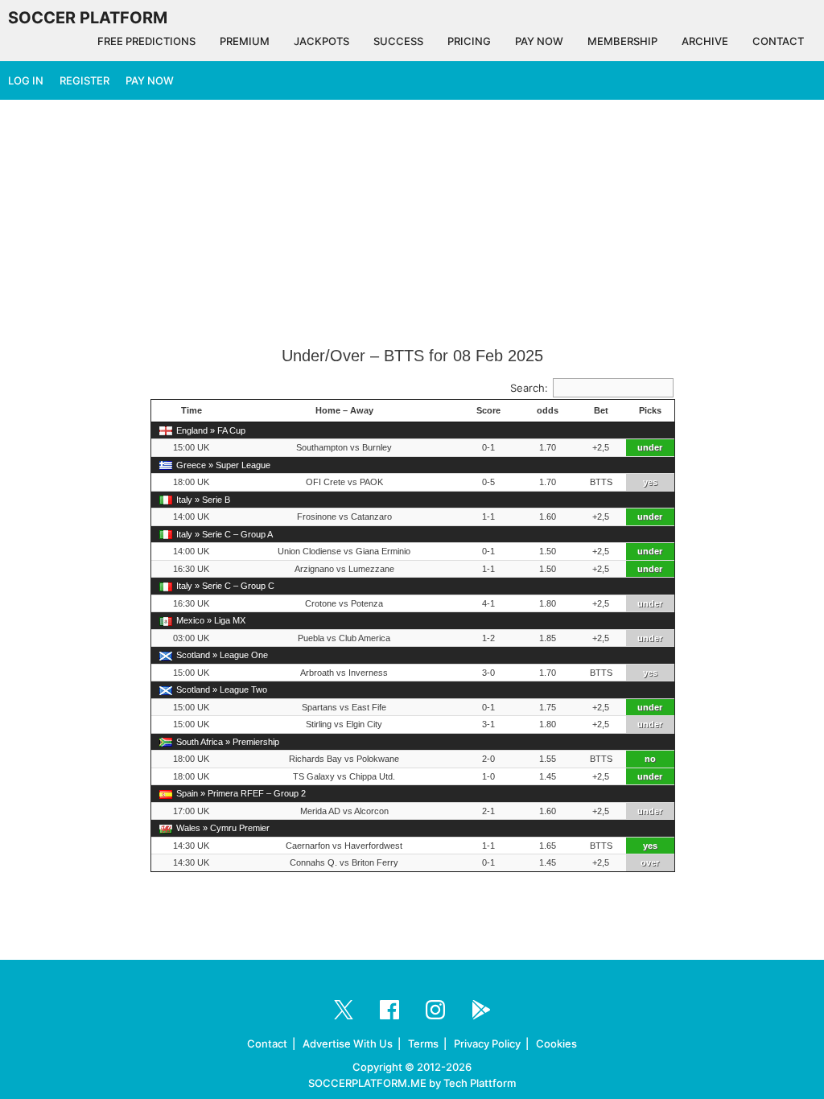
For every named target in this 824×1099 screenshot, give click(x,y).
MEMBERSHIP (622, 41)
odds (547, 410)
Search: (529, 387)
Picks (650, 410)
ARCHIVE (705, 41)
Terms (423, 1043)
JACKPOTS (321, 41)
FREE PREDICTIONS (146, 41)
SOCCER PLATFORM (87, 17)
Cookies (556, 1043)
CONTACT (778, 41)
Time (191, 410)
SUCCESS (398, 41)
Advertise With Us (348, 1043)
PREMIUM (245, 41)
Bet (601, 410)
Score (488, 410)
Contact (267, 1043)
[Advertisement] (412, 224)
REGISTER (84, 80)
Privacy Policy (487, 1043)
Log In (25, 80)
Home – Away (344, 410)
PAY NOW (539, 41)
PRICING (469, 41)
